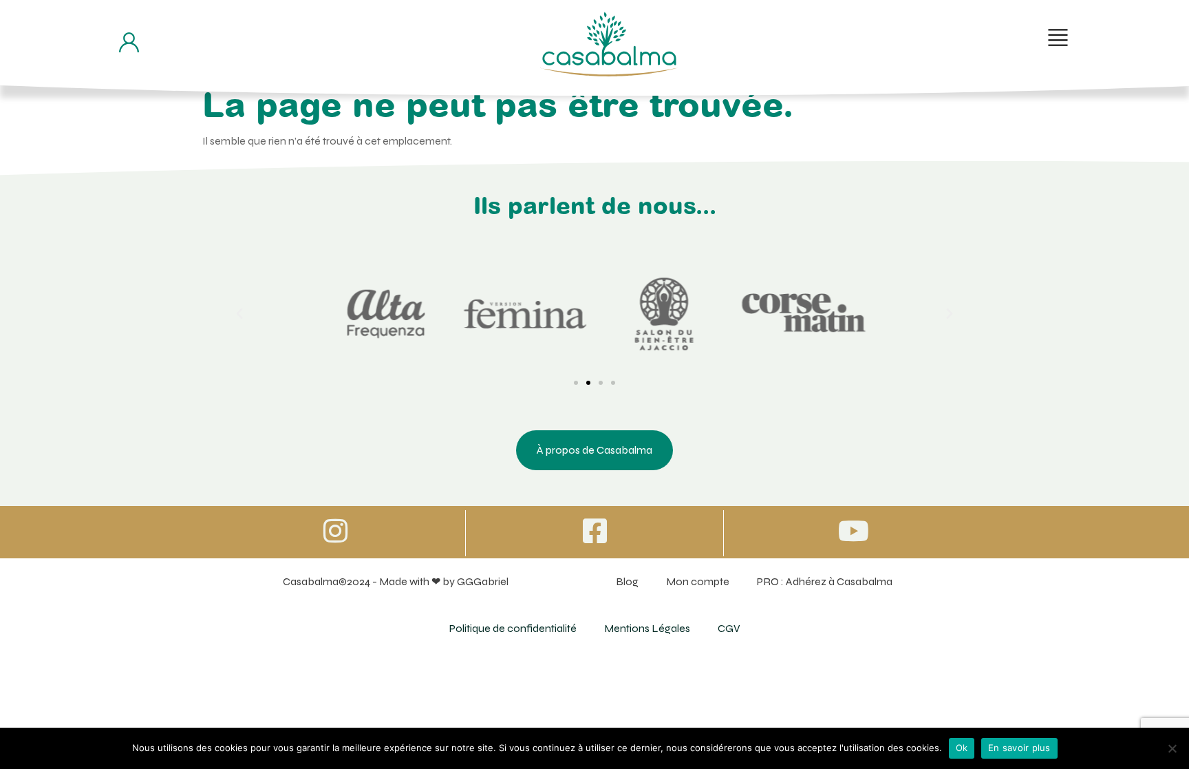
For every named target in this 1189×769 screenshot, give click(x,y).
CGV (729, 628)
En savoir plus (1019, 747)
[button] (1058, 37)
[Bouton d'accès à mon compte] (129, 42)
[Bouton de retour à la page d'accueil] (609, 44)
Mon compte (697, 581)
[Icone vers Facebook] (594, 531)
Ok (962, 747)
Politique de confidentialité (513, 628)
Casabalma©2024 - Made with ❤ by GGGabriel (395, 581)
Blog (627, 581)
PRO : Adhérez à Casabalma (824, 581)
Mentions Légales (647, 628)
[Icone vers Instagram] (336, 531)
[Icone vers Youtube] (853, 531)
